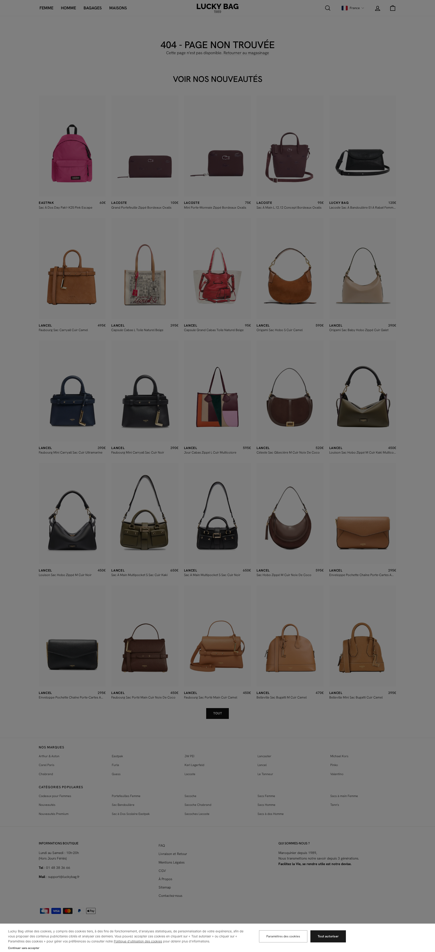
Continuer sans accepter (24, 948)
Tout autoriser (328, 936)
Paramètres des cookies (283, 936)
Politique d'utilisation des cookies (138, 941)
